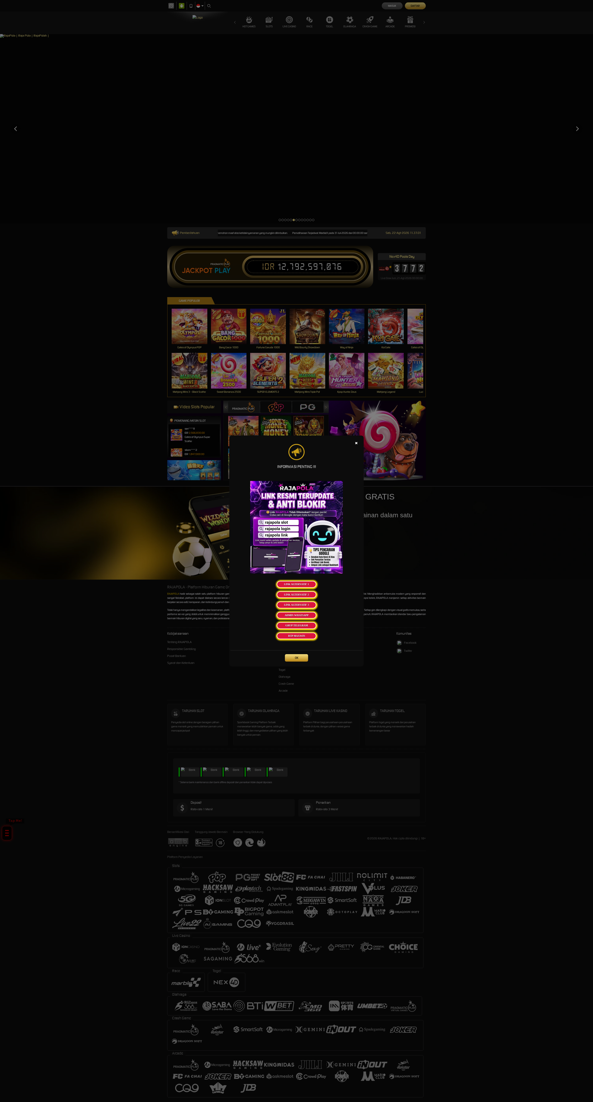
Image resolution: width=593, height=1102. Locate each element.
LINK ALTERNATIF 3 (296, 604)
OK (296, 658)
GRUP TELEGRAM (296, 625)
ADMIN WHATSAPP (297, 615)
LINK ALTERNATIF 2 (296, 594)
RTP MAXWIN (296, 635)
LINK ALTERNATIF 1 (296, 584)
